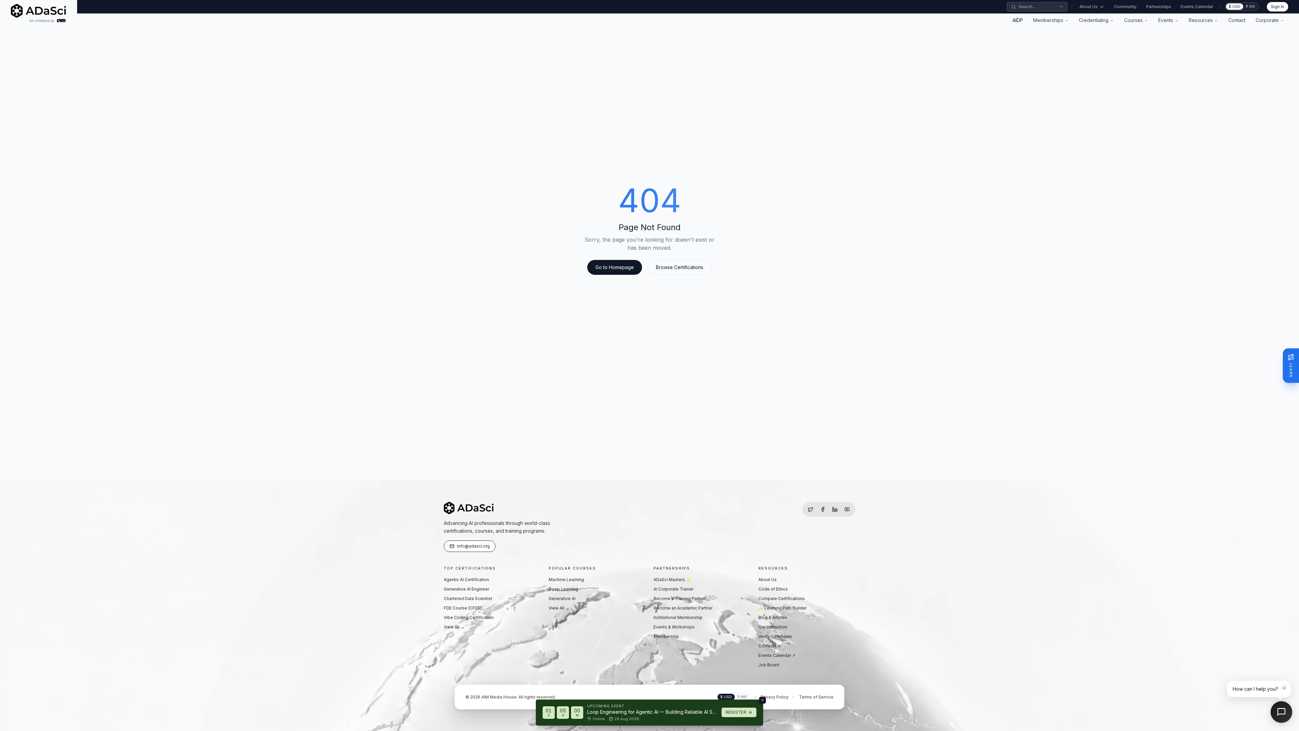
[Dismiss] (762, 700)
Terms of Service (816, 697)
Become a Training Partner (680, 598)
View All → (454, 626)
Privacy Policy (775, 697)
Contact (1237, 20)
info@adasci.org (473, 546)
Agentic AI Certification (466, 579)
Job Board (768, 664)
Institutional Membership (678, 617)
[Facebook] (822, 509)
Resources (1201, 20)
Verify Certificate (775, 636)
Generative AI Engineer (466, 589)
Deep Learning (563, 589)
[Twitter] (810, 509)
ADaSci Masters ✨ (672, 579)
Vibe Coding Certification (469, 617)
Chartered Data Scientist (468, 598)
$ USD (1234, 6)
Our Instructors (773, 626)
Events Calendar (1197, 6)
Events (1165, 20)
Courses (1133, 20)
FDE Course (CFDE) (463, 608)
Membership (666, 636)
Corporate (1267, 20)
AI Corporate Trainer (673, 589)
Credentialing (1094, 20)
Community (1125, 6)
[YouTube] (847, 509)
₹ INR (1250, 6)
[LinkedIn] (834, 509)
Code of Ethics (773, 589)
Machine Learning (566, 579)
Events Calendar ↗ (776, 655)
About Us (1088, 6)
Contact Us (769, 645)
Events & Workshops (674, 626)
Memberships (1048, 20)
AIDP (1017, 20)
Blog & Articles (772, 617)
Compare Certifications (781, 598)
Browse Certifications (679, 267)
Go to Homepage (614, 267)
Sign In (1277, 6)
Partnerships (1158, 6)
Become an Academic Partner (683, 608)
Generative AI (562, 598)
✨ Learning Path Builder (782, 608)
